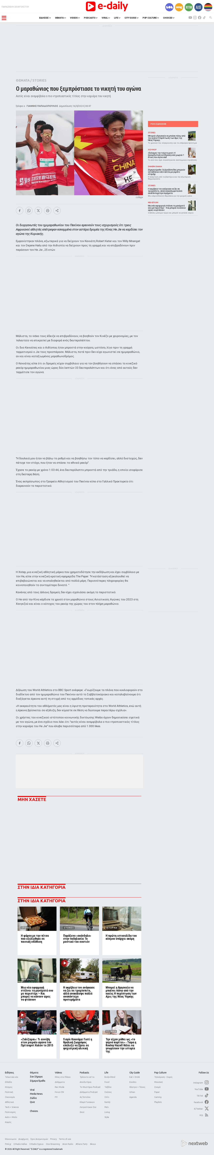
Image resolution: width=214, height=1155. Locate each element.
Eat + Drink (134, 1077)
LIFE (116, 18)
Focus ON (59, 1092)
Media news (36, 1093)
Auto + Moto (11, 1117)
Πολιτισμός (10, 1112)
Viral (32, 1089)
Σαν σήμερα (36, 1076)
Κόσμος (8, 1087)
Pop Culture (160, 1072)
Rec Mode (59, 1087)
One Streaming (53, 1144)
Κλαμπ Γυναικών (87, 1102)
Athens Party (82, 1144)
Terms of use (65, 1139)
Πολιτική (9, 1092)
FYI (56, 1097)
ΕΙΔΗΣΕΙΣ (44, 18)
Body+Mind (109, 1077)
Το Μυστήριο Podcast (90, 1087)
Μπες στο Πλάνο (63, 1077)
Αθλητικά (9, 1102)
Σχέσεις (108, 1092)
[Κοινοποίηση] (57, 210)
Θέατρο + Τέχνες (137, 1087)
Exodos (132, 1082)
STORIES (39, 80)
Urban (132, 1092)
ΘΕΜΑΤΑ (59, 18)
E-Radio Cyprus (37, 1144)
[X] (38, 210)
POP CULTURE (150, 18)
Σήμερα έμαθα (37, 1080)
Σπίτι (106, 1097)
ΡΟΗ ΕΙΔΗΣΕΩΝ (158, 124)
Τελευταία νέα (11, 1077)
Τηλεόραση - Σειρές (163, 1077)
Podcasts (84, 1072)
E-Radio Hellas (21, 1144)
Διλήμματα (60, 1082)
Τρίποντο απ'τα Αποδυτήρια (87, 1079)
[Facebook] (19, 210)
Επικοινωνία (10, 1139)
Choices (34, 1111)
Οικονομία (10, 1097)
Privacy (53, 1139)
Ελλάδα (8, 1082)
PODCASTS (89, 18)
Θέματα (34, 1072)
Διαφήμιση (23, 1139)
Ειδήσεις (9, 1072)
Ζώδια (33, 1098)
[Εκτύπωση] (47, 210)
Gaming (158, 1097)
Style (106, 1117)
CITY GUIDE (130, 18)
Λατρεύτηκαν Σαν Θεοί (88, 1109)
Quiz (32, 1102)
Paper (157, 1092)
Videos (58, 1072)
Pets (106, 1107)
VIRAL (105, 18)
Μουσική (158, 1082)
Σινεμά (157, 1087)
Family (107, 1102)
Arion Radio (68, 1144)
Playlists (158, 1102)
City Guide (134, 1072)
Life (106, 1072)
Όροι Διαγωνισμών (39, 1139)
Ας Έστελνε (85, 1097)
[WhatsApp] (29, 210)
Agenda (133, 1097)
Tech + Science (12, 1107)
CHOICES (167, 18)
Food (106, 1082)
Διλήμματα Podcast (89, 1092)
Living (107, 1112)
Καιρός (8, 1122)
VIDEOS (74, 18)
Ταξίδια (107, 1087)
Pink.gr (8, 1144)
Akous (93, 1144)
